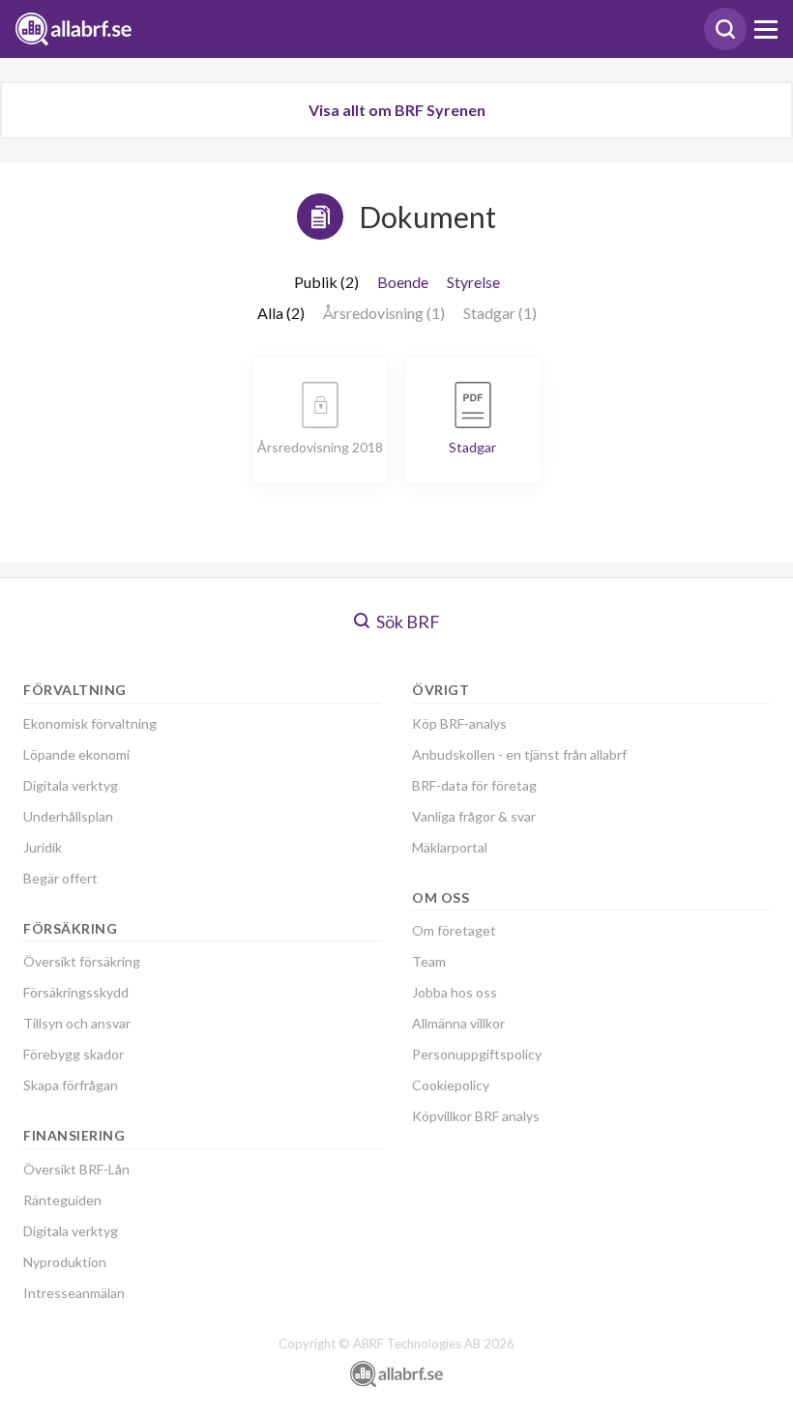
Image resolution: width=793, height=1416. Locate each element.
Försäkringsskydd (76, 992)
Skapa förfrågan (70, 1085)
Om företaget (454, 930)
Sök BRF (406, 621)
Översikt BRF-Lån (76, 1169)
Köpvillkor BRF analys (476, 1116)
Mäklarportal (449, 847)
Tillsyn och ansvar (77, 1023)
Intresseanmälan (74, 1293)
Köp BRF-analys (459, 723)
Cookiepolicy (450, 1085)
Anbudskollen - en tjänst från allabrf (519, 754)
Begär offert (60, 878)
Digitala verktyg (70, 785)
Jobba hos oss (454, 992)
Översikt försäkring (81, 961)
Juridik (42, 847)
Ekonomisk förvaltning (90, 723)
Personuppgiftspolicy (477, 1054)
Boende (402, 282)
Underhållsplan (68, 816)
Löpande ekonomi (76, 754)
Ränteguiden (62, 1200)
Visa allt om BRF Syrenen (396, 110)
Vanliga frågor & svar (474, 816)
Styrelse (473, 282)
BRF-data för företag (474, 785)
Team (429, 961)
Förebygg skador (73, 1054)
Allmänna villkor (458, 1023)
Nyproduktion (64, 1262)
